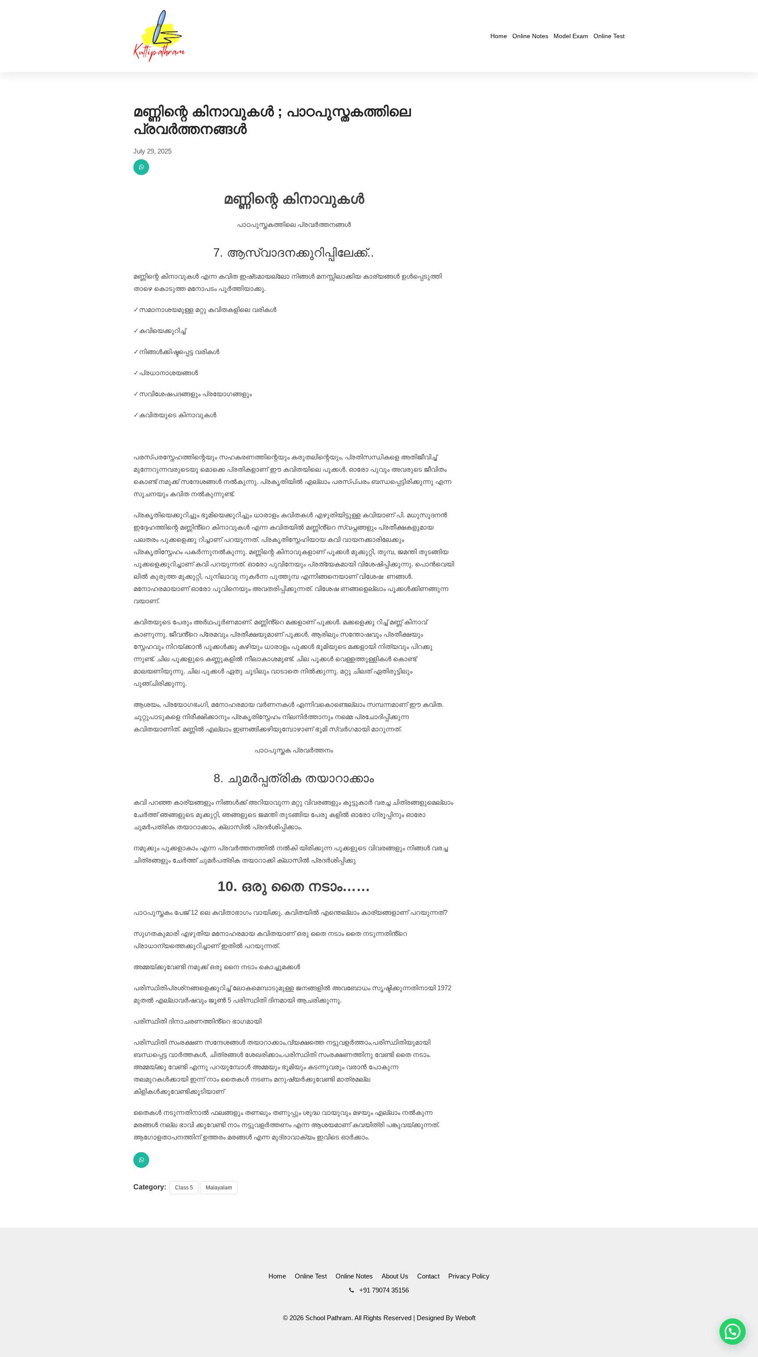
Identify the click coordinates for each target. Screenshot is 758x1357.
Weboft (465, 1317)
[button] (732, 1331)
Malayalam (219, 1188)
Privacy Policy (469, 1276)
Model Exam (571, 35)
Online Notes (530, 35)
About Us (395, 1276)
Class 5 (184, 1188)
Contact (428, 1276)
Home (498, 35)
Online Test (609, 35)
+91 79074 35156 (383, 1290)
